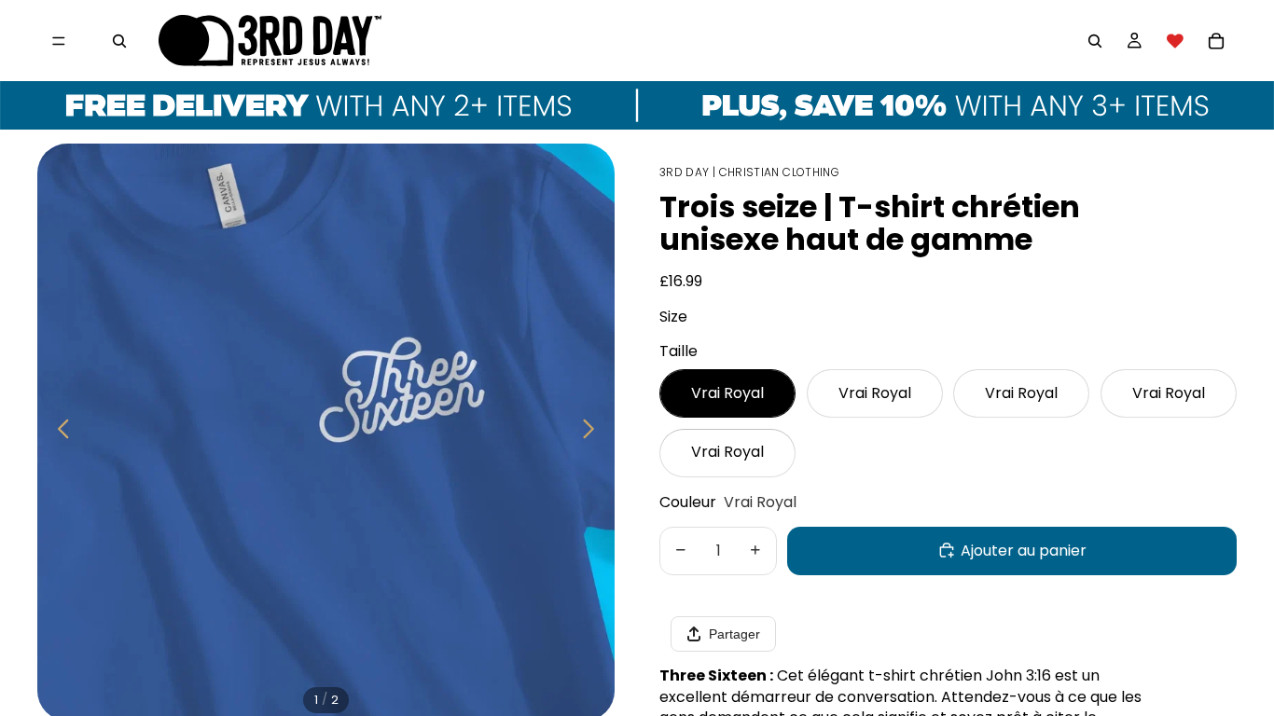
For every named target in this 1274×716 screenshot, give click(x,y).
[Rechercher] (119, 41)
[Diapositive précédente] (58, 431)
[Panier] (1216, 41)
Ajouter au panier (1024, 549)
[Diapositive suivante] (594, 431)
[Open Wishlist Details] (1175, 41)
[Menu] (58, 41)
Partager (734, 633)
